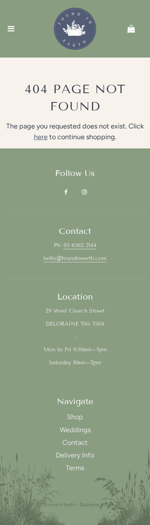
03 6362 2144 (80, 245)
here (41, 137)
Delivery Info (75, 455)
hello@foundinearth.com (75, 258)
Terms (75, 468)
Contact (75, 442)
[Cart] (137, 28)
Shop (75, 417)
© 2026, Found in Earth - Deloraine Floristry (72, 504)
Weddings (75, 430)
